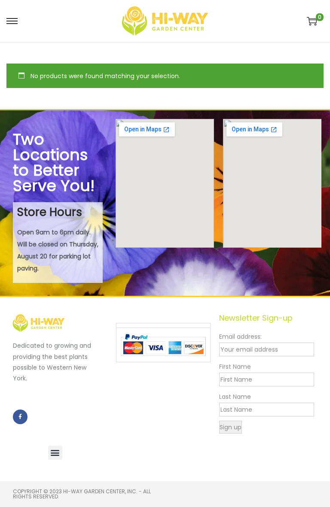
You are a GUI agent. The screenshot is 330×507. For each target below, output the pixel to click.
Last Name (235, 396)
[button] (55, 453)
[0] (312, 21)
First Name (235, 366)
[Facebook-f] (20, 417)
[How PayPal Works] (163, 344)
